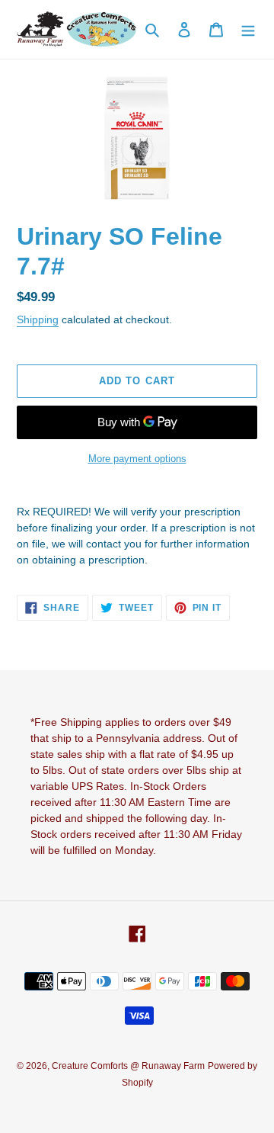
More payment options (137, 458)
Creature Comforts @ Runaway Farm (128, 1066)
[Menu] (248, 29)
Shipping (38, 319)
